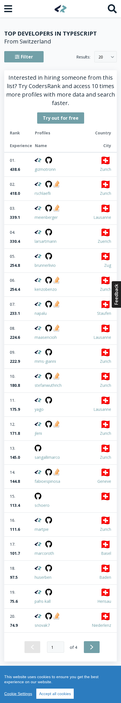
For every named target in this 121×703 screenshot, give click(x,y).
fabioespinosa (47, 481)
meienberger (46, 217)
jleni (38, 433)
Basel (106, 553)
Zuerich (104, 241)
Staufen (104, 313)
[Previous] (32, 647)
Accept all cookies (55, 693)
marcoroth (44, 553)
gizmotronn (45, 169)
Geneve (104, 481)
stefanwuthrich (48, 385)
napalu (41, 313)
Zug (107, 265)
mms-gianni (45, 361)
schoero (42, 505)
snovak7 (42, 625)
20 (100, 57)
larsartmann (46, 241)
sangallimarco (47, 457)
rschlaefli (43, 193)
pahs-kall (43, 601)
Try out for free (61, 118)
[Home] (61, 8)
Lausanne (102, 217)
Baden (105, 577)
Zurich (105, 169)
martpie (42, 529)
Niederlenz (101, 625)
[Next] (92, 647)
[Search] (112, 8)
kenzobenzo (46, 289)
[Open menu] (8, 8)
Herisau (104, 601)
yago (39, 409)
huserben (43, 577)
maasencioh (46, 337)
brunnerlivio (45, 265)
